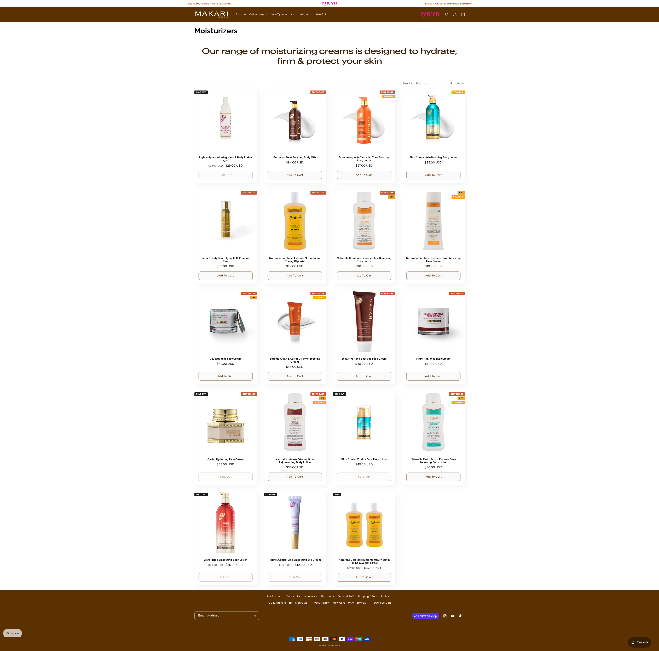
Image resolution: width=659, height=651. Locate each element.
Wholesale (310, 596)
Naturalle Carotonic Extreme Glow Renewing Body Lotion (364, 260)
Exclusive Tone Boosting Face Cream (364, 358)
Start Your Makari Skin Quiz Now (209, 3)
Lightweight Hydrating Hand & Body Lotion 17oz (225, 159)
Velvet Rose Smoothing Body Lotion (225, 559)
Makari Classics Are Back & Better (448, 3)
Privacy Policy (320, 602)
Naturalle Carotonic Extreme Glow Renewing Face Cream (433, 260)
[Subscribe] (255, 615)
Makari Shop (333, 645)
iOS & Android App (280, 602)
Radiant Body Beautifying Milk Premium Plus (225, 260)
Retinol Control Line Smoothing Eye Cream (295, 559)
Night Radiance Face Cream (433, 358)
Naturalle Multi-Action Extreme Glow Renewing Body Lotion (433, 461)
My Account (275, 596)
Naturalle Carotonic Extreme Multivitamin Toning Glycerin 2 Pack (364, 561)
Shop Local (328, 596)
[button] (240, 14)
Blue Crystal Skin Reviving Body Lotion (433, 157)
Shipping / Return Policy (373, 596)
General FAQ (346, 596)
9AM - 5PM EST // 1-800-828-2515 (369, 602)
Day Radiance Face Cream (226, 358)
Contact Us (293, 596)
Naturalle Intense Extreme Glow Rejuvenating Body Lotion (294, 461)
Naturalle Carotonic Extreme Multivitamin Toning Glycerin (294, 260)
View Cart (338, 602)
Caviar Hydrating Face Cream (225, 459)
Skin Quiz (301, 602)
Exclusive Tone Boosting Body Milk (294, 157)
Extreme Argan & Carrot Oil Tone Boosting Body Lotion (364, 159)
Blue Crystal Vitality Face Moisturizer (364, 459)
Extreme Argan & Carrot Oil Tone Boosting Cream (294, 360)
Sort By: (408, 83)
